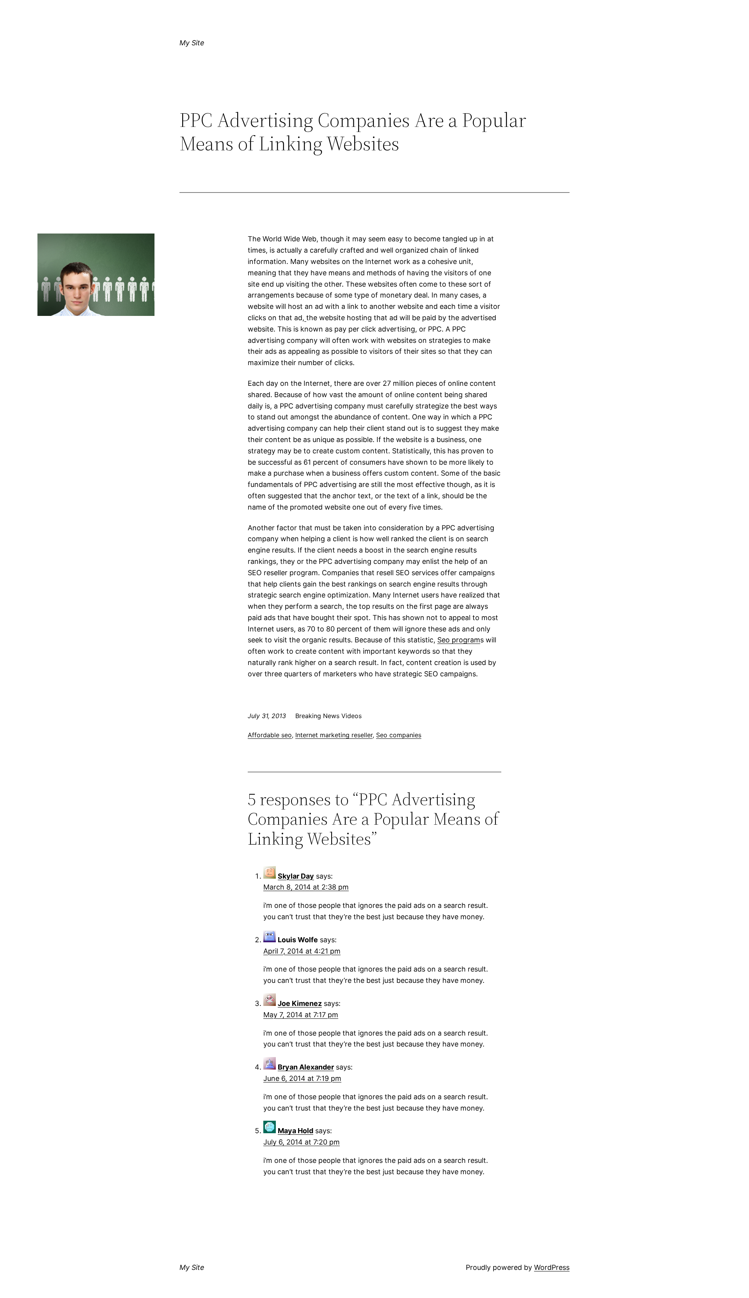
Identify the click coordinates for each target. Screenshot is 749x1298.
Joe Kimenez (300, 1003)
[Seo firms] (305, 318)
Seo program (458, 640)
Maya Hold (295, 1131)
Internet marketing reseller (334, 735)
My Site (191, 43)
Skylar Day (296, 876)
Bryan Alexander (306, 1067)
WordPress (552, 1267)
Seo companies (398, 735)
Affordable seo (270, 735)
